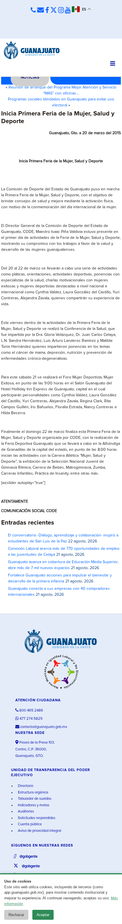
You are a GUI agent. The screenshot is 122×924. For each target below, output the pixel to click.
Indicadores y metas (33, 805)
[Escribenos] (40, 10)
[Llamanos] (33, 10)
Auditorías (25, 811)
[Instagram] (61, 10)
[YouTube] (68, 10)
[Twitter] (53, 10)
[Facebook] (47, 10)
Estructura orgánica (32, 792)
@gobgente (28, 856)
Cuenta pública (29, 824)
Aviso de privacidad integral (39, 831)
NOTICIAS (30, 77)
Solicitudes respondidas (36, 818)
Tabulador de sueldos (34, 799)
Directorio (25, 786)
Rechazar (16, 915)
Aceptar (43, 915)
